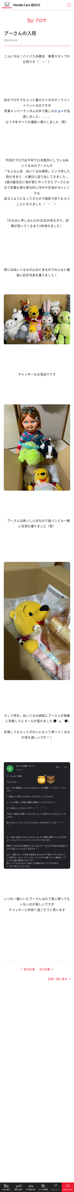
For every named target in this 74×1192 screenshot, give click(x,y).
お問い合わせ (68, 1187)
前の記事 (29, 969)
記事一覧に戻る (57, 979)
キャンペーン (55, 1187)
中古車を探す (31, 1187)
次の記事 (44, 969)
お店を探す (6, 1187)
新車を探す (18, 1187)
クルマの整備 (43, 1187)
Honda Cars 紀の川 (26, 4)
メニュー (69, 5)
